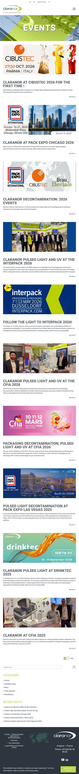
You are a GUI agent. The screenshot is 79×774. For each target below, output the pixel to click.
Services (14, 740)
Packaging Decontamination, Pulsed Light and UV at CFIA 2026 (38, 445)
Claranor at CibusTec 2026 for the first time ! (36, 84)
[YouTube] (62, 759)
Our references (14, 743)
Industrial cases (10, 684)
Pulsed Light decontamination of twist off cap (21, 710)
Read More (72, 97)
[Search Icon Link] (49, 2)
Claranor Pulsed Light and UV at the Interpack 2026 (39, 261)
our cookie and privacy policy (27, 770)
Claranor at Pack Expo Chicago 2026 (38, 142)
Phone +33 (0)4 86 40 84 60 (65, 750)
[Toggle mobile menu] (74, 8)
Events (6, 680)
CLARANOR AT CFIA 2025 (24, 635)
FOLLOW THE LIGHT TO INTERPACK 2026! (37, 322)
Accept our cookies (68, 769)
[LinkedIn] (67, 760)
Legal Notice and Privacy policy (14, 746)
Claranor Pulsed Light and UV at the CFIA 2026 (39, 382)
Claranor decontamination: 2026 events (35, 201)
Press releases (9, 691)
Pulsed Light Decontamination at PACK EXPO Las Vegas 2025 (35, 507)
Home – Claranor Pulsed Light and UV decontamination (14, 736)
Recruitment (8, 694)
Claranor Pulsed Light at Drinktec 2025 (37, 572)
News (6, 687)
